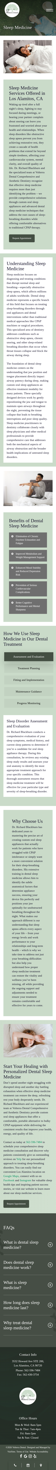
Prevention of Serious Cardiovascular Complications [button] (26, 588)
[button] (49, 9)
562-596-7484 (34, 1142)
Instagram (25, 1180)
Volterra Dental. (19, 1447)
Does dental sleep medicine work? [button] (18, 1265)
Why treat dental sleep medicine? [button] (17, 1325)
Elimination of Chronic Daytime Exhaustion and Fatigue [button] (28, 540)
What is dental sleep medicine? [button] (20, 1245)
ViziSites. (11, 1452)
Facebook (8, 1180)
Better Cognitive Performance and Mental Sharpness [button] (28, 606)
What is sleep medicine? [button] (15, 1285)
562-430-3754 (31, 1374)
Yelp (18, 1159)
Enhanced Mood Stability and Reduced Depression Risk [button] (28, 571)
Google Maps (11, 1176)
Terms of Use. (22, 1452)
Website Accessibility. (39, 1452)
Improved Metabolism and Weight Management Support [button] (30, 555)
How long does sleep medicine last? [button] (21, 1305)
